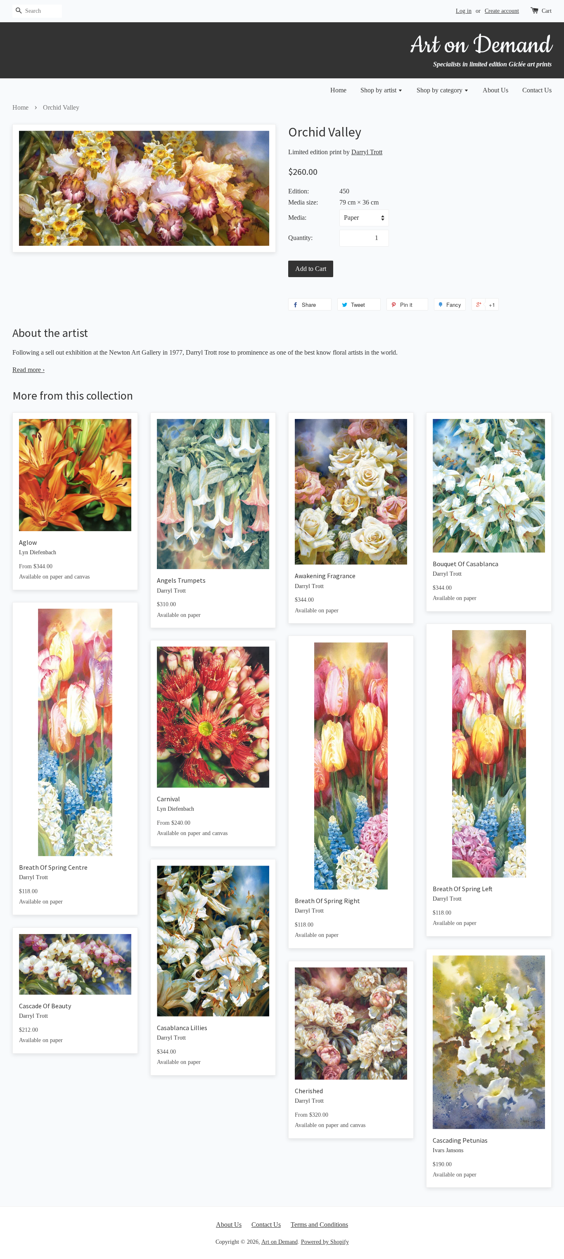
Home (338, 90)
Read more (28, 369)
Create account (502, 11)
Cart (547, 11)
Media (296, 217)
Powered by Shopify (325, 1242)
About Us (495, 90)
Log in (464, 11)
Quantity (299, 237)
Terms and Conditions (319, 1224)
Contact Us (537, 90)
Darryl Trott (366, 151)
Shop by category (440, 90)
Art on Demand (279, 1242)
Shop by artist (379, 90)
